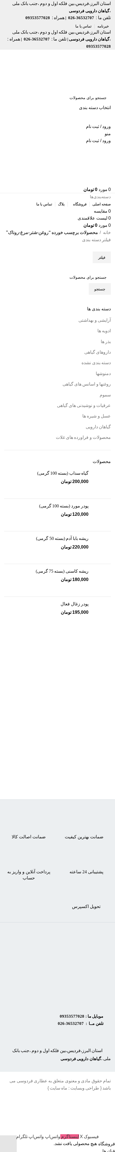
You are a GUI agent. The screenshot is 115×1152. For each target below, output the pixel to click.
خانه (106, 232)
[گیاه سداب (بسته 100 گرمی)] (102, 482)
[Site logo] (89, 70)
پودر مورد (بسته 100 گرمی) (63, 506)
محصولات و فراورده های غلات (83, 437)
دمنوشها (103, 373)
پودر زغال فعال (74, 604)
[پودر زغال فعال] (102, 613)
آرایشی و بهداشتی (94, 320)
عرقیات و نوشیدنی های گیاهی (84, 405)
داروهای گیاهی (97, 352)
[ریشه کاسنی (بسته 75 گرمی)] (102, 580)
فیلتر (101, 257)
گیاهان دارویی (98, 426)
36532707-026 (71, 1023)
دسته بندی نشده (96, 362)
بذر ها (106, 341)
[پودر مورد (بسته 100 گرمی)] (102, 515)
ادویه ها (104, 330)
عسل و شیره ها (96, 416)
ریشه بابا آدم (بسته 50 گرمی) (62, 538)
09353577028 (72, 1016)
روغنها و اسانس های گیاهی (87, 384)
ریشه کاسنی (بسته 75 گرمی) (62, 571)
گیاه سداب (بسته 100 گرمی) (62, 473)
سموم (105, 395)
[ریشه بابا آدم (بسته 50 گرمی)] (102, 547)
